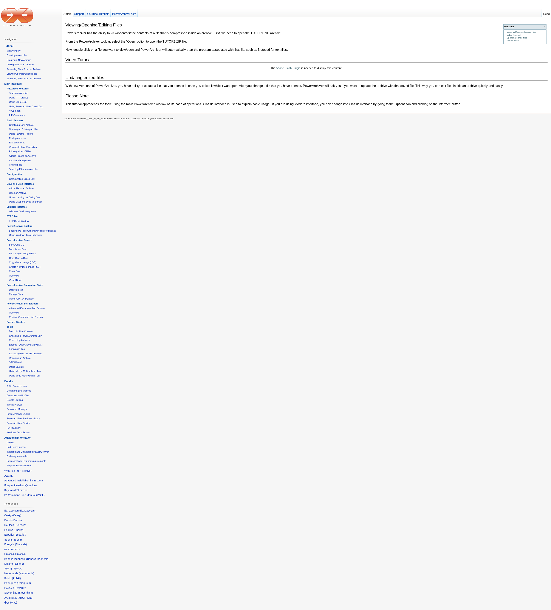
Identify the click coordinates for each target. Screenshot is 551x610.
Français (21, 544)
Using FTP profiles (18, 97)
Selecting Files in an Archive (23, 169)
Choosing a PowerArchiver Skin (25, 336)
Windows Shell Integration (22, 211)
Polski (16, 578)
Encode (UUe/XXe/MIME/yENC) (26, 344)
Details (8, 381)
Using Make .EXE (18, 102)
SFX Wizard (15, 362)
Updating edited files (517, 38)
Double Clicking (15, 400)
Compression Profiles (18, 395)
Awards (8, 475)
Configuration (15, 174)
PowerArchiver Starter (18, 423)
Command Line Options (19, 390)
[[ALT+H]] (17, 17)
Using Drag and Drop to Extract (25, 201)
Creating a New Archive (19, 60)
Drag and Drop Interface (20, 184)
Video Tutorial (513, 35)
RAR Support (13, 428)
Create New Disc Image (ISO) (24, 267)
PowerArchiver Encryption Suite (25, 285)
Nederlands (26, 573)
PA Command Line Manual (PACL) (24, 495)
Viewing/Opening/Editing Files (521, 32)
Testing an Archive (18, 93)
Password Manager (17, 409)
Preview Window (16, 322)
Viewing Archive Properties (23, 147)
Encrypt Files (16, 294)
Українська (25, 597)
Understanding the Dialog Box (24, 197)
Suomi (17, 539)
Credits (10, 442)
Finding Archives (17, 138)
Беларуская (27, 510)
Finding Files (15, 164)
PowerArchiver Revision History (23, 418)
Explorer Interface (17, 207)
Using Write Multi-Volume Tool (24, 375)
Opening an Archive (17, 55)
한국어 (17, 568)
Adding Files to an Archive (20, 64)
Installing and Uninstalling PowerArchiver (28, 451)
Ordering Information (17, 456)
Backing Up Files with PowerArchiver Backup (32, 230)
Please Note (513, 40)
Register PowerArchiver (19, 465)
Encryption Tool (17, 349)
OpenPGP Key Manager (21, 298)
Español (20, 534)
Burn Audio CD (16, 244)
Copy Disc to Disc (18, 258)
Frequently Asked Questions (20, 485)
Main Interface (13, 83)
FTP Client (13, 216)
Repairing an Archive (20, 358)
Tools (10, 327)
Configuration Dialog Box (22, 179)
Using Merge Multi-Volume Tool (25, 371)
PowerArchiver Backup (20, 226)
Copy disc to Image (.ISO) (22, 262)
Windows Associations (18, 432)
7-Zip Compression (17, 386)
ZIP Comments (17, 115)
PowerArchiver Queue (18, 414)
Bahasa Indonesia (37, 559)
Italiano (18, 563)
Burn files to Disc (18, 249)
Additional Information (17, 437)
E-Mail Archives (17, 142)
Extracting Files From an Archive (24, 78)
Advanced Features (18, 88)
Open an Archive (17, 193)
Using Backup (16, 367)
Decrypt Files (16, 290)
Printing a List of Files (20, 151)
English (19, 530)
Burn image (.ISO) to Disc (22, 253)
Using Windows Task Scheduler (25, 235)
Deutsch (20, 525)
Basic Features (15, 120)
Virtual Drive (15, 280)
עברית (8, 549)
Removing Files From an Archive (24, 69)
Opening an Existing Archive (23, 129)
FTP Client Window (19, 221)
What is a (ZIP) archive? (18, 470)
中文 (13, 602)
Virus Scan (14, 110)
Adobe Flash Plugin (288, 68)
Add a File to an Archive (21, 188)
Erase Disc (15, 271)
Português (24, 583)
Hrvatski (20, 554)
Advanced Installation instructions (23, 480)
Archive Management (20, 160)
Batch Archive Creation (21, 331)
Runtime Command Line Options (26, 317)
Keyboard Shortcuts (15, 490)
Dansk (17, 520)
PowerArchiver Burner (19, 240)
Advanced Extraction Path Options (27, 308)
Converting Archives (19, 340)
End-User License (16, 447)
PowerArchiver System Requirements (26, 461)
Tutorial (8, 46)
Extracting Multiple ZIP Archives (25, 353)
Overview (14, 275)
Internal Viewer (14, 404)
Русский (20, 588)
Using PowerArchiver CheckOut (26, 106)
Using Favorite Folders (21, 133)
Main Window (13, 50)
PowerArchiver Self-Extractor (23, 303)
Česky (16, 515)
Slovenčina (25, 592)
